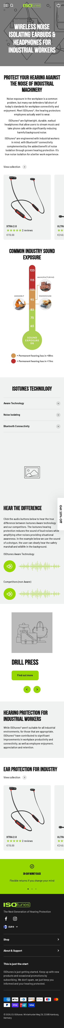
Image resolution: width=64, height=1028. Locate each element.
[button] (60, 514)
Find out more (25, 675)
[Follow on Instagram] (15, 918)
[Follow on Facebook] (6, 918)
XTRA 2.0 (11, 226)
